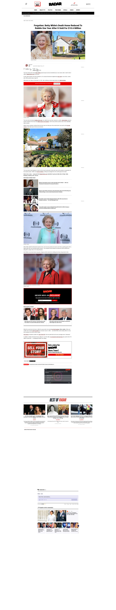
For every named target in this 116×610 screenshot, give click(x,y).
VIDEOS (71, 10)
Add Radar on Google (37, 70)
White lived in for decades (43, 121)
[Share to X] (31, 68)
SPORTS (78, 10)
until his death (35, 330)
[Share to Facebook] (27, 68)
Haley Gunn (30, 64)
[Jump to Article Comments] (24, 68)
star (38, 120)
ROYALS (65, 10)
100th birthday (62, 80)
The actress (26, 334)
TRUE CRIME (58, 10)
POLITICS (50, 10)
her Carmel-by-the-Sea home (56, 336)
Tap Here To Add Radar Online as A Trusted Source (44, 83)
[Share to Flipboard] (34, 68)
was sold (60, 76)
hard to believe (40, 171)
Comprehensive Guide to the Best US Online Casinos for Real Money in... (41, 364)
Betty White (31, 20)
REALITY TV (42, 10)
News (27, 20)
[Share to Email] (37, 68)
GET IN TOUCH (60, 354)
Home (24, 20)
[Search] (26, 4)
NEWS (35, 10)
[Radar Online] (55, 4)
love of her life (42, 334)
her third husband (55, 329)
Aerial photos (64, 120)
